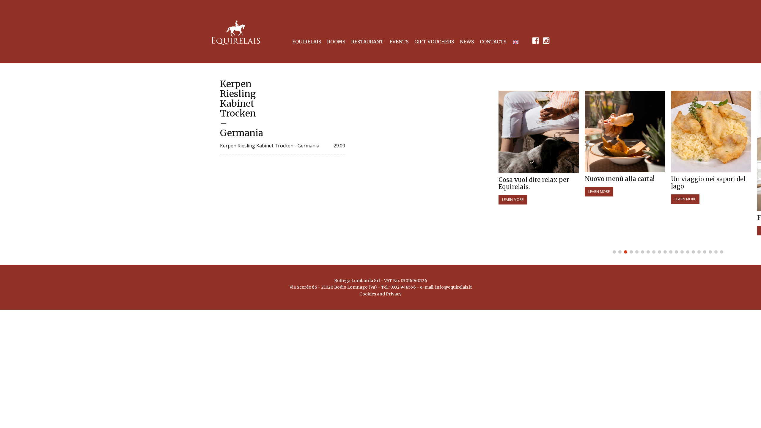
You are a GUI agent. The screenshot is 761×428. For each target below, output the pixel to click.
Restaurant (367, 42)
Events (398, 42)
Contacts (493, 42)
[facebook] (535, 40)
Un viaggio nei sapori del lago (708, 183)
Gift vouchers (434, 42)
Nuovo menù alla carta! (620, 178)
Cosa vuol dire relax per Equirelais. (534, 183)
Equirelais (306, 42)
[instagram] (546, 40)
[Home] (235, 32)
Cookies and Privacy (380, 294)
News (467, 42)
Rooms (336, 42)
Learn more (512, 199)
